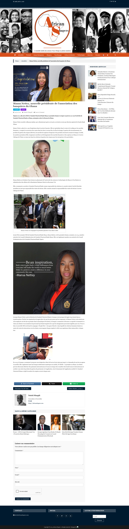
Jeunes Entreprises (39, 55)
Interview (90, 55)
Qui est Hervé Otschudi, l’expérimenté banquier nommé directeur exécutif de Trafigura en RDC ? (106, 87)
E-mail (17, 474)
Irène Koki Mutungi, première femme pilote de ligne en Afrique (72, 433)
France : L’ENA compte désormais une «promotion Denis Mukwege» (24, 433)
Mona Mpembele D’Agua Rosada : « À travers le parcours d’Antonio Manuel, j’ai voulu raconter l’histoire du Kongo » (107, 99)
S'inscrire (99, 520)
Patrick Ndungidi (28, 112)
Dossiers (97, 55)
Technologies (81, 55)
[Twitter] (31, 401)
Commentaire (19, 450)
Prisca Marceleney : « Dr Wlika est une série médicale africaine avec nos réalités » (106, 111)
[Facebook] (28, 401)
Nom (17, 467)
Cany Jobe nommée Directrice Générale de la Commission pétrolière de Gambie (106, 119)
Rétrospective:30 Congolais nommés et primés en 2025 (105, 127)
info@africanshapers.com (21, 515)
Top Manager (58, 55)
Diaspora (49, 55)
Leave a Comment (39, 112)
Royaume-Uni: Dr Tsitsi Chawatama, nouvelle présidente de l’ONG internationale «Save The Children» (23, 388)
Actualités (21, 55)
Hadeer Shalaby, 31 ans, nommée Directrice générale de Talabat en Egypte (76, 388)
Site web (17, 482)
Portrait (28, 55)
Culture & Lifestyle (69, 55)
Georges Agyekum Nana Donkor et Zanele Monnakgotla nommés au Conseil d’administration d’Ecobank (49, 434)
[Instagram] (29, 401)
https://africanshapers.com (35, 403)
